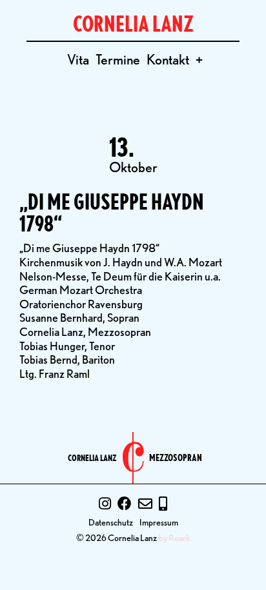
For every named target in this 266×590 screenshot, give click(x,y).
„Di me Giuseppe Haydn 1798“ (111, 212)
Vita (78, 59)
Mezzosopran (175, 458)
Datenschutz (110, 521)
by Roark (174, 537)
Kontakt (168, 59)
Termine (118, 59)
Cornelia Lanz (92, 457)
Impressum (158, 521)
